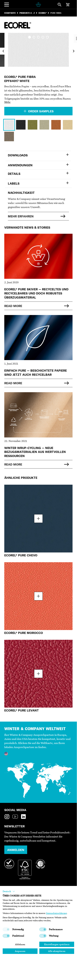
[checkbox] (6, 929)
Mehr (7, 102)
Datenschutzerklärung (56, 913)
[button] (9, 891)
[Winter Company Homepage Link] (38, 4)
